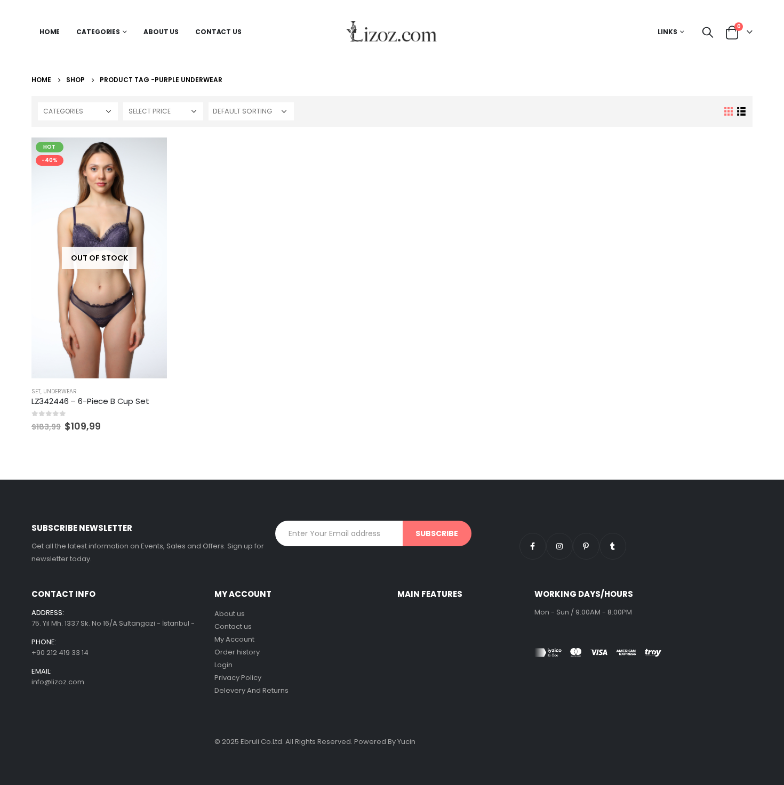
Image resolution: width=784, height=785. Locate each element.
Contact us (233, 626)
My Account (234, 639)
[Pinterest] (586, 546)
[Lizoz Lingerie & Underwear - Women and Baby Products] (392, 32)
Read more (149, 155)
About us (229, 614)
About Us (161, 31)
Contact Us (218, 31)
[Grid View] (729, 112)
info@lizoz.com (57, 682)
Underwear (60, 391)
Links (667, 31)
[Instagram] (559, 546)
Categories (98, 31)
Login (223, 665)
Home (49, 31)
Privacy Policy (237, 678)
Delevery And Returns (251, 690)
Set (36, 391)
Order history (237, 652)
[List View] (741, 112)
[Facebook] (532, 546)
